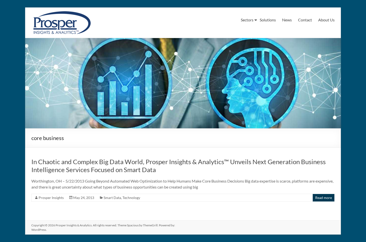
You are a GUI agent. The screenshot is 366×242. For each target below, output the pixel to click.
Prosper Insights (51, 197)
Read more (323, 197)
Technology (131, 197)
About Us (326, 19)
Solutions (268, 19)
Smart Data (112, 197)
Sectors (247, 19)
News (287, 19)
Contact (305, 19)
